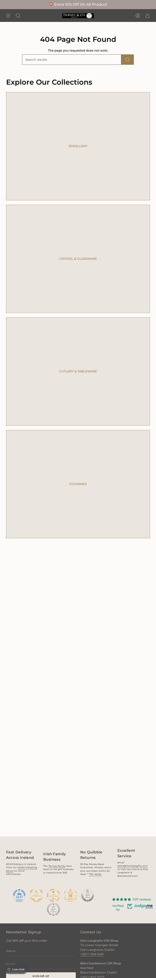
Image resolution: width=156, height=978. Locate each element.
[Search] (127, 59)
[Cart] (147, 15)
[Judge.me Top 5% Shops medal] (87, 895)
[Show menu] (8, 15)
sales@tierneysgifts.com (132, 865)
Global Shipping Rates (21, 869)
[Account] (137, 15)
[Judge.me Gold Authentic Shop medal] (36, 895)
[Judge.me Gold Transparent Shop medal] (53, 895)
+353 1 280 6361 (92, 954)
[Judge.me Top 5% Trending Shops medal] (53, 909)
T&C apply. (95, 874)
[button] (18, 15)
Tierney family (56, 865)
